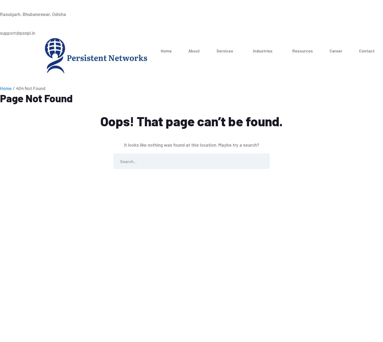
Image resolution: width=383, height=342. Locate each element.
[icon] (367, 5)
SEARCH (262, 161)
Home (6, 88)
